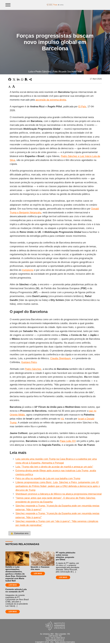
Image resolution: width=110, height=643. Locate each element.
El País (82, 106)
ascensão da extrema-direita (51, 99)
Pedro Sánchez (33, 369)
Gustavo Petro (29, 362)
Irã (62, 418)
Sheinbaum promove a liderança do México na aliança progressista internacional (58, 494)
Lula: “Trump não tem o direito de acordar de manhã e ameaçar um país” (54, 466)
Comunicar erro (19, 533)
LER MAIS (13, 585)
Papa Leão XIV (68, 441)
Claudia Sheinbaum (60, 358)
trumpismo (27, 270)
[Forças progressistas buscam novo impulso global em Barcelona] (30, 79)
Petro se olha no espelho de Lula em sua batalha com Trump (47, 478)
